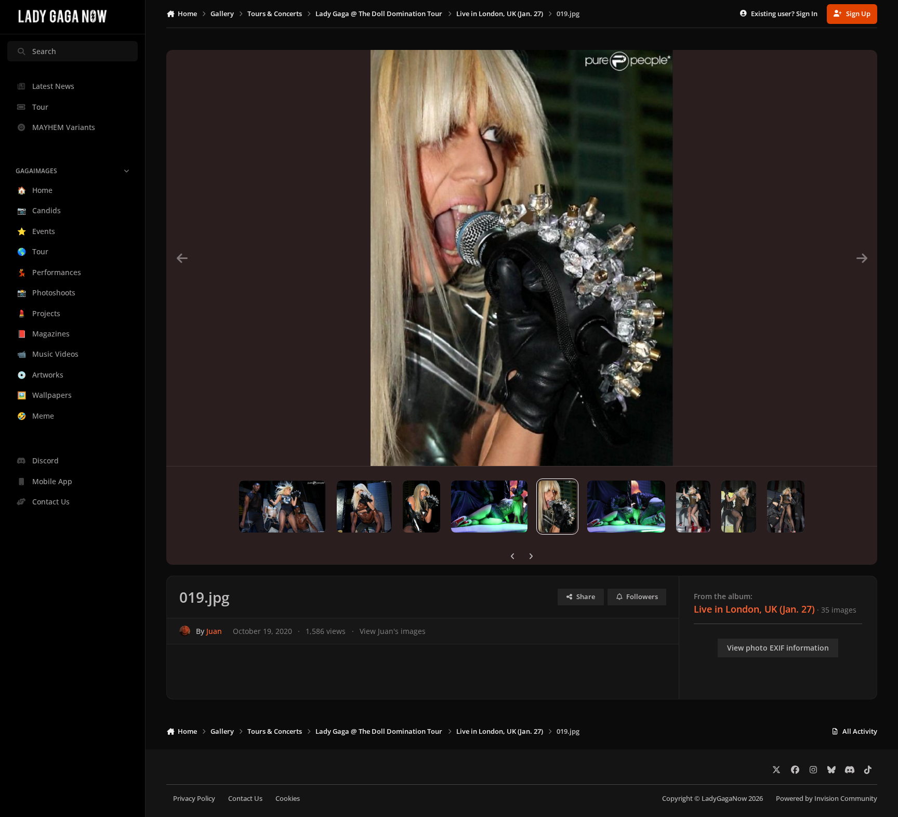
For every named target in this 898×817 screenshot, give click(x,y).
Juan (214, 631)
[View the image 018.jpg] (626, 507)
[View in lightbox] (522, 258)
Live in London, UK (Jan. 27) (754, 609)
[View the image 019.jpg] (557, 507)
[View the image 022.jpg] (364, 507)
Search (44, 51)
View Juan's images (393, 631)
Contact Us (245, 798)
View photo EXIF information (778, 648)
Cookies (287, 798)
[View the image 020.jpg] (489, 507)
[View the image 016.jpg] (738, 507)
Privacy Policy (194, 798)
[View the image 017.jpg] (693, 507)
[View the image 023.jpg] (282, 507)
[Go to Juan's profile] (184, 631)
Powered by (826, 798)
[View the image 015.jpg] (785, 507)
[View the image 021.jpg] (421, 507)
